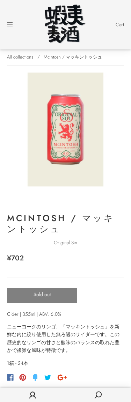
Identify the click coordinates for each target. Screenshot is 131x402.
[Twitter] (48, 377)
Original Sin (65, 242)
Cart (120, 24)
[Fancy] (35, 377)
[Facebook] (10, 377)
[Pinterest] (22, 377)
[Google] (62, 377)
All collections (20, 57)
